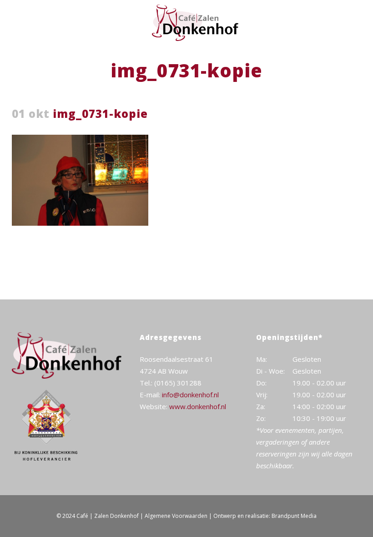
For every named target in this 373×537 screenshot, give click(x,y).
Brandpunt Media (294, 516)
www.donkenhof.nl (197, 406)
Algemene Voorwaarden (176, 516)
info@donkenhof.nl (190, 394)
